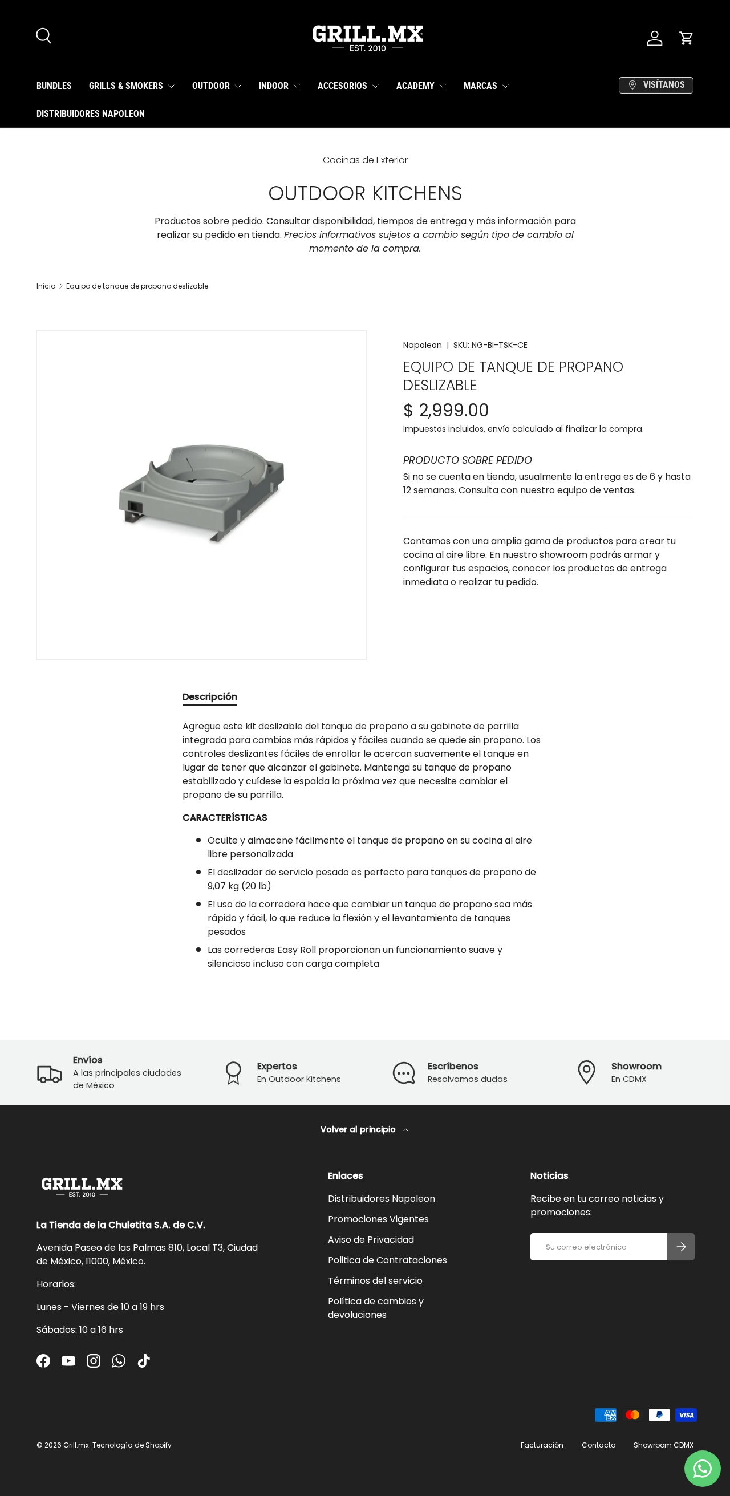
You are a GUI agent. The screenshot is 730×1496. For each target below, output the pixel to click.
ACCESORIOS (342, 85)
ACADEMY (415, 85)
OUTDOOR (211, 85)
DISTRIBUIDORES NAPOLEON (90, 113)
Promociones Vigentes (378, 1219)
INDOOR (274, 85)
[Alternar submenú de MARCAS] (505, 86)
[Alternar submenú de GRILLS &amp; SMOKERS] (171, 86)
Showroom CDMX (664, 1445)
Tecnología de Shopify (132, 1445)
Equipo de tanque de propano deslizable (137, 286)
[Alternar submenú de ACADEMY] (442, 86)
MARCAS (480, 85)
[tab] (209, 697)
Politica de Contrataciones (387, 1260)
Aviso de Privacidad (371, 1239)
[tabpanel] (365, 845)
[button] (686, 38)
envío (499, 429)
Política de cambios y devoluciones (376, 1308)
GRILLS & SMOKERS (126, 85)
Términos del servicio (375, 1280)
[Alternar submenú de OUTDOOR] (238, 86)
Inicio (45, 286)
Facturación (542, 1445)
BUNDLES (54, 85)
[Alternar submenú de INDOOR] (296, 86)
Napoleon (422, 345)
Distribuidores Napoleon (381, 1198)
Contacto (598, 1445)
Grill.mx (76, 1445)
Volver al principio (359, 1129)
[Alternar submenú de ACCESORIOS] (375, 86)
